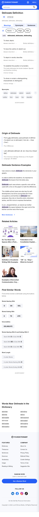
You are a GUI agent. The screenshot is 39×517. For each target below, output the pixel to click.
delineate (8, 326)
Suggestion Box (25, 466)
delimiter (5, 411)
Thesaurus (5, 449)
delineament (24, 417)
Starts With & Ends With (12, 336)
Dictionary (5, 446)
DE (11, 306)
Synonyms (19, 25)
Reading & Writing (7, 466)
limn (11, 97)
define (5, 93)
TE (11, 316)
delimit (21, 93)
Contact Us (23, 449)
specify (28, 93)
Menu (34, 2)
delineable (5, 417)
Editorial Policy (24, 456)
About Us (23, 446)
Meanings (7, 25)
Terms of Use (24, 463)
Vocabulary (5, 459)
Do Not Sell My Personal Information (19, 501)
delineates (5, 423)
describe (29, 97)
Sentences (31, 25)
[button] (28, 2)
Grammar (5, 456)
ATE (18, 316)
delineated (24, 420)
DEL (19, 306)
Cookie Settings (25, 459)
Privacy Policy (24, 453)
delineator (23, 426)
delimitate (13, 93)
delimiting (23, 411)
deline (22, 414)
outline (5, 97)
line (23, 97)
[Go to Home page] (10, 2)
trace (17, 97)
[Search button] (34, 7)
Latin (9, 138)
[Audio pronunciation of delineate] (4, 17)
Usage (4, 463)
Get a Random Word (19, 481)
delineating (24, 423)
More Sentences (7, 215)
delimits (4, 414)
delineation (5, 426)
